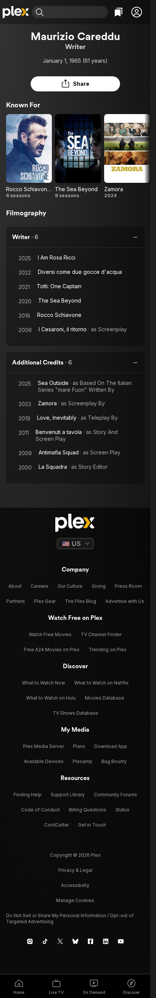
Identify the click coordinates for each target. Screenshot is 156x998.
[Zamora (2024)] (127, 156)
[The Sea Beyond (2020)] (78, 156)
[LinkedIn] (105, 941)
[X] (60, 941)
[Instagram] (29, 941)
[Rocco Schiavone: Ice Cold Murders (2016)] (29, 156)
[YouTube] (120, 941)
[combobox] (76, 12)
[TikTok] (45, 941)
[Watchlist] (118, 12)
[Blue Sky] (75, 941)
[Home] (16, 12)
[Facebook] (90, 941)
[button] (136, 12)
